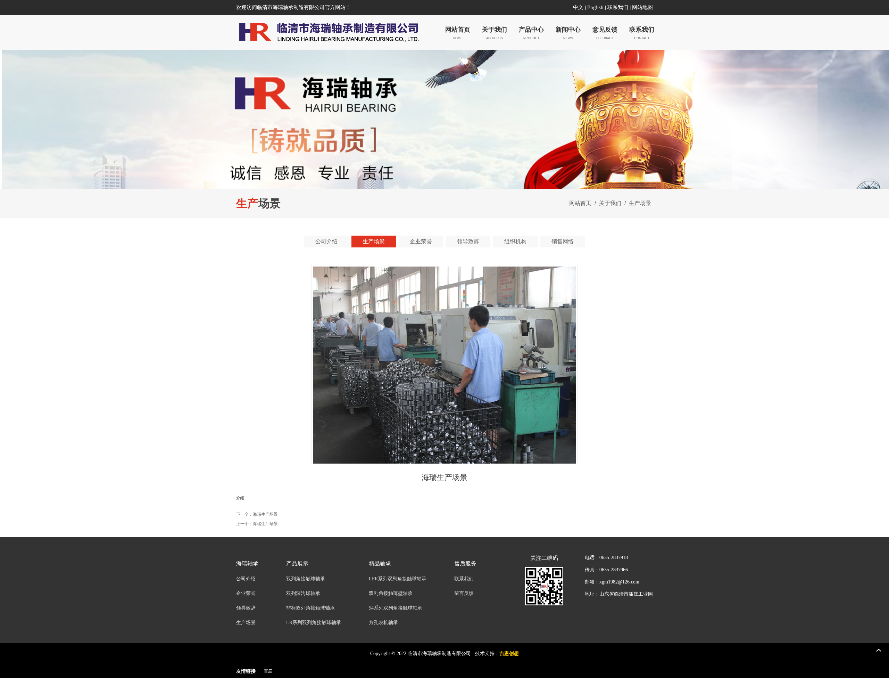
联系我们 (617, 7)
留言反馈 (464, 593)
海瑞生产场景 (265, 514)
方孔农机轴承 (383, 622)
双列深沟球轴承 (303, 593)
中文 (578, 7)
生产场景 (639, 203)
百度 (268, 671)
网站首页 (580, 203)
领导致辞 (246, 608)
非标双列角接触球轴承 (310, 608)
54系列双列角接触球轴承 (395, 608)
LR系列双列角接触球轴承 (313, 622)
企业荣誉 (246, 593)
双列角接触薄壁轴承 (391, 593)
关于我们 (610, 203)
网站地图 (642, 7)
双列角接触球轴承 (305, 578)
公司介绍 (246, 578)
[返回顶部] (879, 650)
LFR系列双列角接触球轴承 (397, 578)
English (595, 7)
